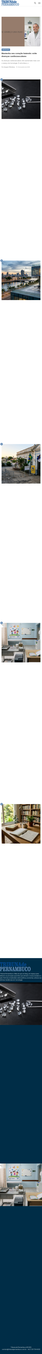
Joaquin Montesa (9, 67)
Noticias (6, 49)
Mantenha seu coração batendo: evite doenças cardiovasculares (19, 54)
